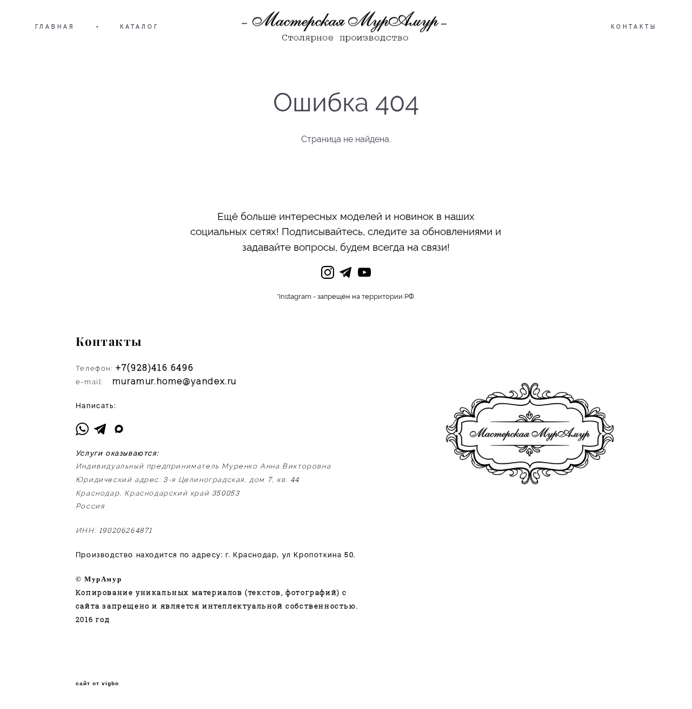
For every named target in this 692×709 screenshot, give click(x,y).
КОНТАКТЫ (634, 27)
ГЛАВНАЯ (55, 27)
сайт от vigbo (97, 683)
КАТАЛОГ (139, 27)
